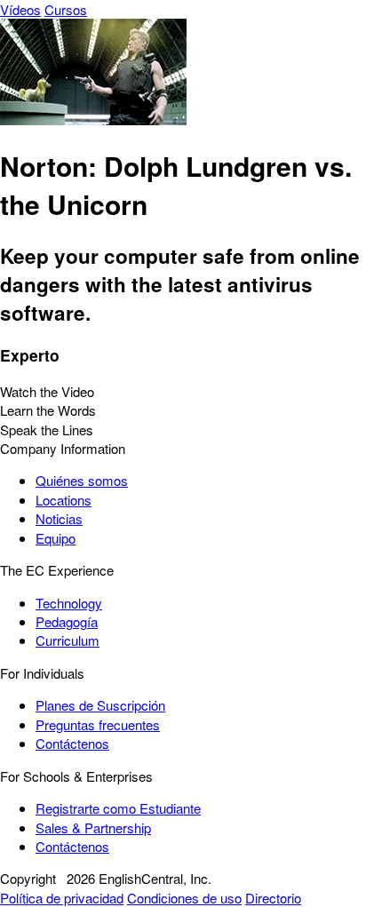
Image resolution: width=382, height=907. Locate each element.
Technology (69, 602)
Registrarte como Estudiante (118, 808)
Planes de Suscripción (100, 705)
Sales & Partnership (93, 827)
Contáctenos (72, 743)
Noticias (59, 518)
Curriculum (67, 640)
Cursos (65, 9)
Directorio (273, 897)
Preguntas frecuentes (98, 724)
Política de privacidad (61, 897)
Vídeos (20, 9)
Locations (64, 499)
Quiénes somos (82, 480)
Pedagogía (67, 621)
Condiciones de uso (184, 897)
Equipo (56, 538)
